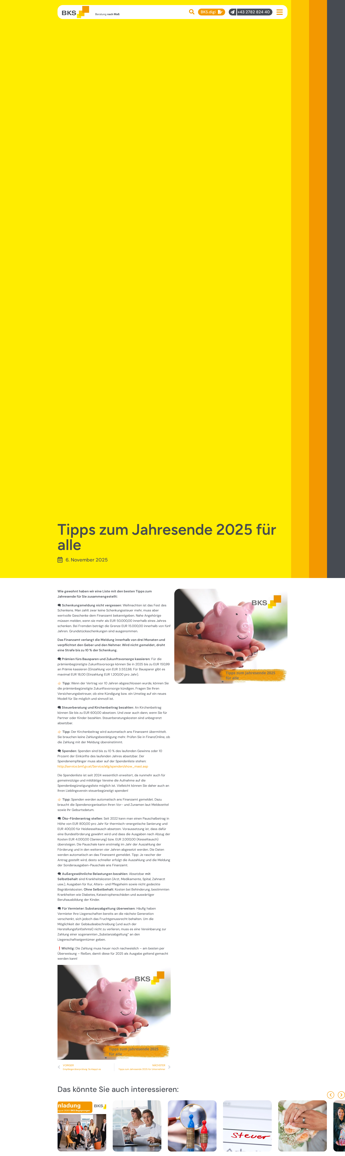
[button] (330, 1095)
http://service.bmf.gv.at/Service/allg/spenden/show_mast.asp (103, 766)
